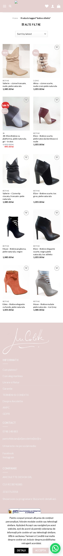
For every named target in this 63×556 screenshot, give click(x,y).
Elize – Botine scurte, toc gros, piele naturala (44, 195)
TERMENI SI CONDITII (16, 394)
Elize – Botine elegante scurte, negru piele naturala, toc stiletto (44, 251)
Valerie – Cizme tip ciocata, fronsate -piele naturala (13, 196)
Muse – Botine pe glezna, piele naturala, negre (14, 250)
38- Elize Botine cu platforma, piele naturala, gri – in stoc (15, 139)
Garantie (7, 388)
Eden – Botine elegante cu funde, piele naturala (14, 305)
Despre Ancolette (13, 401)
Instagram (8, 457)
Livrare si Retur (11, 382)
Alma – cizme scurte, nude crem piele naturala (45, 84)
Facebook (8, 453)
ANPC (6, 407)
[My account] (52, 6)
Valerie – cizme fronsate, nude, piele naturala (14, 84)
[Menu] (4, 6)
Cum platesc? (10, 369)
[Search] (10, 6)
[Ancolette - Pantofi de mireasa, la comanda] (28, 6)
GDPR (6, 413)
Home (15, 18)
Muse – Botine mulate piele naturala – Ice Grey (44, 305)
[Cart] (58, 6)
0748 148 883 (10, 431)
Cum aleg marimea (13, 376)
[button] (55, 548)
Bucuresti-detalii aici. (44, 498)
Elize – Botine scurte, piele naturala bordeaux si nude (45, 139)
